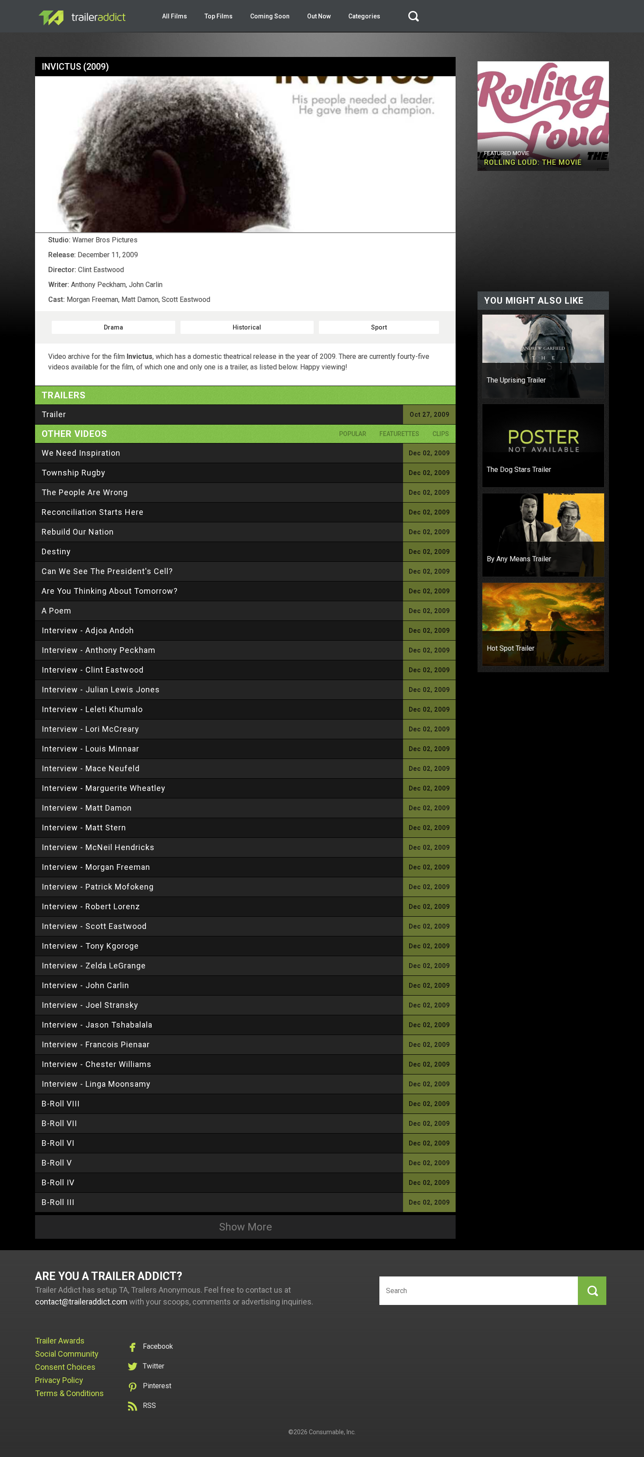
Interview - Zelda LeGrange (94, 965)
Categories (364, 16)
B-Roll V (57, 1162)
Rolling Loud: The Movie (533, 162)
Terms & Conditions (69, 1393)
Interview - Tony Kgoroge (90, 945)
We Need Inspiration (81, 452)
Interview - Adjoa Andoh (88, 630)
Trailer (54, 414)
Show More (245, 1227)
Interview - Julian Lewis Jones (101, 689)
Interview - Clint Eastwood (93, 669)
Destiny (56, 551)
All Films (174, 16)
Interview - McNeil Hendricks (98, 847)
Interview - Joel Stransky (90, 1005)
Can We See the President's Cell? (107, 571)
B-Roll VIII (61, 1103)
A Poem (56, 610)
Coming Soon (270, 16)
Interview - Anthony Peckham (99, 650)
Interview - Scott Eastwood (94, 926)
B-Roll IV (58, 1182)
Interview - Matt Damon (87, 807)
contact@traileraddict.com (81, 1301)
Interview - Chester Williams (97, 1064)
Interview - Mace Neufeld (91, 768)
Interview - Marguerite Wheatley (104, 788)
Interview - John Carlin (85, 985)
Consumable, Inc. (332, 1432)
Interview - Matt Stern (84, 827)
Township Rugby (74, 472)
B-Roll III (58, 1202)
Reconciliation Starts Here (93, 512)
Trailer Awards (60, 1340)
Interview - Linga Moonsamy (96, 1083)
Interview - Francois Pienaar (96, 1044)
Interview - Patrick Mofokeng (98, 886)
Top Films (219, 16)
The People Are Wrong (85, 492)
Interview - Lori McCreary (90, 729)
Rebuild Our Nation (78, 531)
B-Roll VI (58, 1143)
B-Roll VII (59, 1123)
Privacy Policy (59, 1380)
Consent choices (65, 1367)
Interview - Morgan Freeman (96, 867)
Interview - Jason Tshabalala (97, 1024)
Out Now (319, 16)
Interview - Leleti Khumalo (92, 709)
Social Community (67, 1353)
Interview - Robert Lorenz (91, 906)
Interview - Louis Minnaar (90, 748)
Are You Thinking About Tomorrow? (110, 591)
